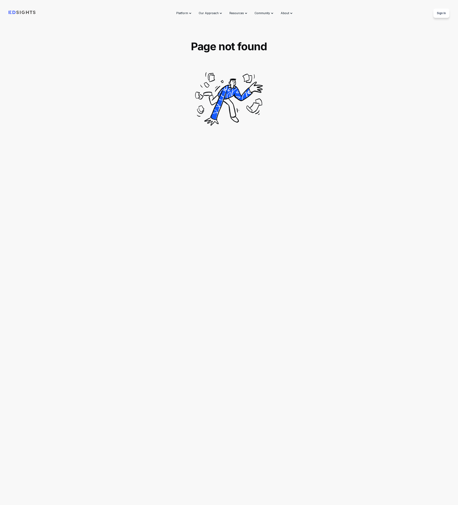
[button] (184, 13)
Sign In (441, 13)
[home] (22, 13)
